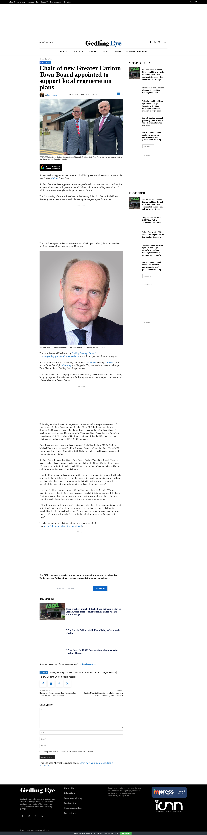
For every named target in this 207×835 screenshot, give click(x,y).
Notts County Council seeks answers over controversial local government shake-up (151, 136)
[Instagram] (51, 683)
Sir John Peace (109, 672)
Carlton (54, 178)
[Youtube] (159, 42)
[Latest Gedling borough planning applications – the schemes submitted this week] (134, 121)
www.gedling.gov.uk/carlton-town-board (60, 356)
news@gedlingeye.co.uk (87, 664)
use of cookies (113, 833)
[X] (155, 42)
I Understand (125, 833)
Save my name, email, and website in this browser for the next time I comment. (68, 752)
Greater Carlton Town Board (87, 672)
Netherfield (91, 362)
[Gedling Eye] (103, 43)
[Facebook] (150, 42)
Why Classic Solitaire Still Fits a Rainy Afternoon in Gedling (151, 220)
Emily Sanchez (52, 95)
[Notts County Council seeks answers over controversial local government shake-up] (134, 136)
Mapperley (66, 365)
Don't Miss (48, 59)
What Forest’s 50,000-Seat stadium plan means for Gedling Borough (153, 234)
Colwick (110, 362)
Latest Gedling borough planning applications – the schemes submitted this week (152, 121)
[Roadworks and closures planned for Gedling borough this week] (134, 90)
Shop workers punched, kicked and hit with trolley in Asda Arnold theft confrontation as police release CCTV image (93, 611)
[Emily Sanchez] (42, 95)
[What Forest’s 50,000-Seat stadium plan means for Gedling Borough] (52, 651)
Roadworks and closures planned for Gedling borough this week (153, 90)
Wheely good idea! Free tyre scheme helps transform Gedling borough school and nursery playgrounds (152, 106)
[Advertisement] (103, 21)
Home (42, 59)
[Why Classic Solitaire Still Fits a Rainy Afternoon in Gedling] (52, 631)
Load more (147, 146)
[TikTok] (59, 683)
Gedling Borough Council (84, 353)
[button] (164, 42)
